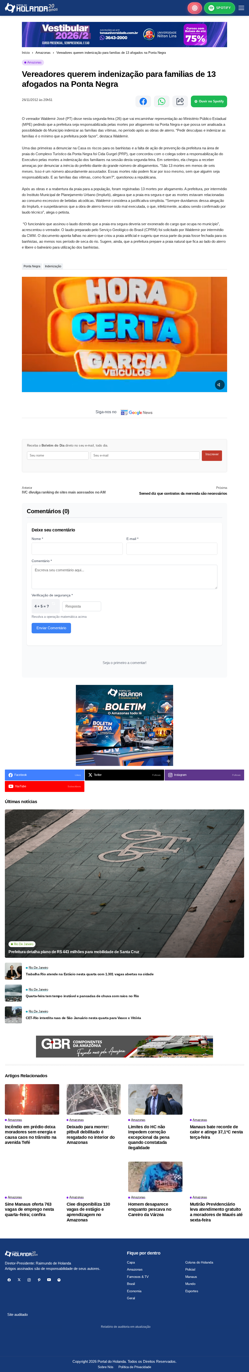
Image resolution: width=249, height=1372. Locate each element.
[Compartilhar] (180, 101)
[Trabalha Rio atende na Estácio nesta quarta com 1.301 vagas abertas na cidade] (13, 971)
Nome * (37, 539)
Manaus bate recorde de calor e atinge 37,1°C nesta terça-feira (216, 1132)
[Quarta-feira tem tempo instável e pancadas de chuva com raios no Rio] (13, 993)
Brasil (131, 1284)
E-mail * (132, 539)
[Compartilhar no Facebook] (143, 101)
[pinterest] (39, 1280)
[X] (19, 1280)
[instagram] (29, 1280)
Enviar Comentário (51, 628)
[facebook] (9, 1280)
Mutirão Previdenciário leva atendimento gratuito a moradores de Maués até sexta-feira (216, 1212)
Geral (131, 1298)
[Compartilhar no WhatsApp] (161, 101)
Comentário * (42, 561)
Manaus (191, 1277)
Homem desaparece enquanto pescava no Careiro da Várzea (149, 1209)
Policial (190, 1269)
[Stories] (194, 8)
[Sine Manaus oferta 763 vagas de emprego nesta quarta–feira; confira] (32, 1177)
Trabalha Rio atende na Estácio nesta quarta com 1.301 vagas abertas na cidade (89, 974)
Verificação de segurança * (52, 595)
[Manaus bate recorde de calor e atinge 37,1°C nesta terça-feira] (217, 1099)
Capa (131, 1262)
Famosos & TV (138, 1277)
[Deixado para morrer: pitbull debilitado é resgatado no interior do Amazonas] (94, 1099)
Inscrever (212, 454)
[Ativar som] (220, 385)
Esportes (191, 1291)
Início (26, 52)
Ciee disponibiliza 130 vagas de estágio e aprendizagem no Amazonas (88, 1212)
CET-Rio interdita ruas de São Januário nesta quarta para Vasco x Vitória (83, 1018)
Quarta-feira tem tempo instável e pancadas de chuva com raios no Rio (82, 996)
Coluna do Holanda (199, 1262)
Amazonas (43, 52)
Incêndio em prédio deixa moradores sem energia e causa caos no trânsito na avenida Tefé (30, 1134)
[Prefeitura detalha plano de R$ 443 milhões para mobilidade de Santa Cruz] (124, 883)
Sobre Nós (105, 1367)
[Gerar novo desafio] (53, 606)
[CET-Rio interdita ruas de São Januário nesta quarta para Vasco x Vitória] (13, 1014)
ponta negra (32, 266)
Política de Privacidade (134, 1367)
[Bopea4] (31, 8)
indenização (53, 266)
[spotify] (59, 1280)
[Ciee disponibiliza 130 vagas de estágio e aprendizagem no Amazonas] (94, 1177)
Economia (134, 1291)
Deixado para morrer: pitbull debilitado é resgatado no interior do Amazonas (91, 1134)
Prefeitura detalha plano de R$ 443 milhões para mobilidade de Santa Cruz (74, 952)
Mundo (190, 1284)
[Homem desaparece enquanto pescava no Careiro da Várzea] (155, 1177)
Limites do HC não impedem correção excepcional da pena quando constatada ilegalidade (148, 1137)
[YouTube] (49, 1280)
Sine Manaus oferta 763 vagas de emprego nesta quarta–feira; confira (29, 1209)
